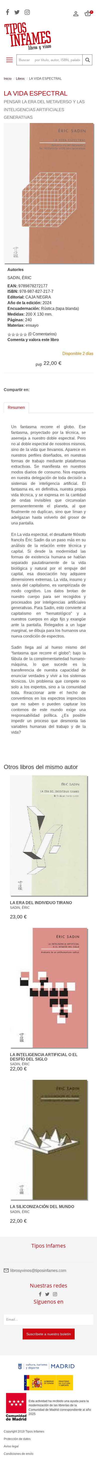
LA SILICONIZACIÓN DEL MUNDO (42, 1207)
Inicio (7, 78)
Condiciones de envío (18, 1454)
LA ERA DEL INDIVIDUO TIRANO (41, 903)
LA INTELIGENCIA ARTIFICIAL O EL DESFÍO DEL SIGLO (44, 1057)
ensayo (32, 325)
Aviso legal (11, 1446)
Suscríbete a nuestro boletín (48, 1334)
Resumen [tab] (16, 407)
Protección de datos (17, 1439)
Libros (20, 78)
